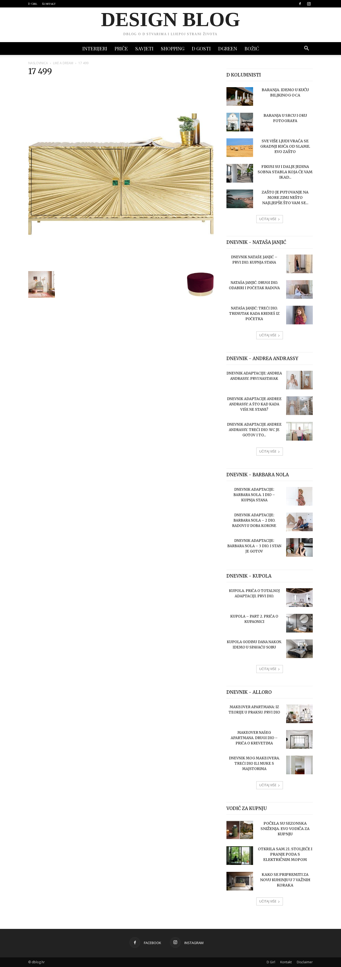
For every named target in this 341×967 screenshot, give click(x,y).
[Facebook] (300, 3)
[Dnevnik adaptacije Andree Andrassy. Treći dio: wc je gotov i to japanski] (299, 431)
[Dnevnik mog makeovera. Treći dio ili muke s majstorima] (299, 765)
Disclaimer (305, 962)
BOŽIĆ (252, 48)
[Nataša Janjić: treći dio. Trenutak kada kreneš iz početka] (299, 315)
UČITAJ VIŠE (267, 219)
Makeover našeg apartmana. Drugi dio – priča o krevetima (254, 738)
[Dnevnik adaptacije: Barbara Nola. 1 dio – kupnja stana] (299, 496)
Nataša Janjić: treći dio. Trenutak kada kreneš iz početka (254, 313)
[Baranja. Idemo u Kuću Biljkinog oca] (239, 96)
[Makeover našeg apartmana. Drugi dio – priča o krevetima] (299, 739)
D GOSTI (201, 48)
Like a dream (63, 63)
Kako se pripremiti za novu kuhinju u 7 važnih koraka (285, 880)
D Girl (32, 4)
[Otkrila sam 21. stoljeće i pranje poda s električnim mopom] (239, 855)
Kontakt (49, 4)
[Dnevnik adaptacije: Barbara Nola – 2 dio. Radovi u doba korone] (299, 522)
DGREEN (227, 48)
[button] (306, 48)
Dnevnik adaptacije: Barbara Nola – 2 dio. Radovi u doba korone (254, 520)
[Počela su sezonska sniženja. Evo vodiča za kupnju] (239, 830)
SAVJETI (144, 48)
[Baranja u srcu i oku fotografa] (239, 122)
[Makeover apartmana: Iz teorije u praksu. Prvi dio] (299, 713)
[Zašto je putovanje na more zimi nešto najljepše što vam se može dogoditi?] (239, 199)
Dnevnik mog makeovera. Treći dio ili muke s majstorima (254, 763)
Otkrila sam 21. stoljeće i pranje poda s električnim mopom (285, 854)
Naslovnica (38, 63)
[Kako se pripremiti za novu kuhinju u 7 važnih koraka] (239, 881)
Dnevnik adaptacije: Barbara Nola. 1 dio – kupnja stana (254, 494)
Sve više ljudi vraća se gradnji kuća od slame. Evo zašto (285, 146)
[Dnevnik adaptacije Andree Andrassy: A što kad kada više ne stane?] (299, 405)
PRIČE (121, 48)
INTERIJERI (94, 48)
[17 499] (121, 265)
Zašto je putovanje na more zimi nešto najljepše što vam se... (285, 197)
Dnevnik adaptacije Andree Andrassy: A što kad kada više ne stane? (254, 404)
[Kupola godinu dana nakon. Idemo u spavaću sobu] (299, 648)
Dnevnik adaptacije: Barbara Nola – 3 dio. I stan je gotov (254, 546)
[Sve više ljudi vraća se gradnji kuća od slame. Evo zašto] (239, 147)
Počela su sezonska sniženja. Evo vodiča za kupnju (285, 828)
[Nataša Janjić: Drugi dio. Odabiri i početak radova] (299, 289)
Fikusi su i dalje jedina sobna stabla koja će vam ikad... (285, 172)
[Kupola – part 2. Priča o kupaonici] (299, 623)
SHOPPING (172, 48)
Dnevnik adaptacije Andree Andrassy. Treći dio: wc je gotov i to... (254, 429)
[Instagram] (309, 3)
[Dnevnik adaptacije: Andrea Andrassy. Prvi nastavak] (299, 380)
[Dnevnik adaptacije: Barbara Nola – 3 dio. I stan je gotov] (299, 547)
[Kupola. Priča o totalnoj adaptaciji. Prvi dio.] (299, 597)
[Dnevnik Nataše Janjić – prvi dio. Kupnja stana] (299, 264)
